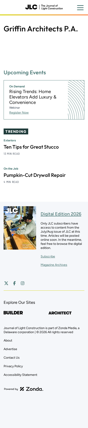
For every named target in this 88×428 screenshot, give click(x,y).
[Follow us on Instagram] (22, 283)
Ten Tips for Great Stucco (31, 147)
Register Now (19, 113)
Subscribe (48, 256)
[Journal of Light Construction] (44, 7)
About (8, 340)
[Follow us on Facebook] (14, 283)
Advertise (10, 349)
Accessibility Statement (20, 375)
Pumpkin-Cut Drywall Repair (35, 175)
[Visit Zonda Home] (24, 389)
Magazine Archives (54, 265)
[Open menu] (80, 7)
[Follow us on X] (6, 283)
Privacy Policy (13, 366)
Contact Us (12, 358)
